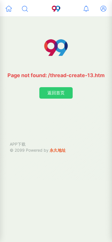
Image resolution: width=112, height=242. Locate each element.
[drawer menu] (9, 9)
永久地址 (58, 150)
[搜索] (24, 8)
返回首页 (56, 92)
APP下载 (18, 144)
